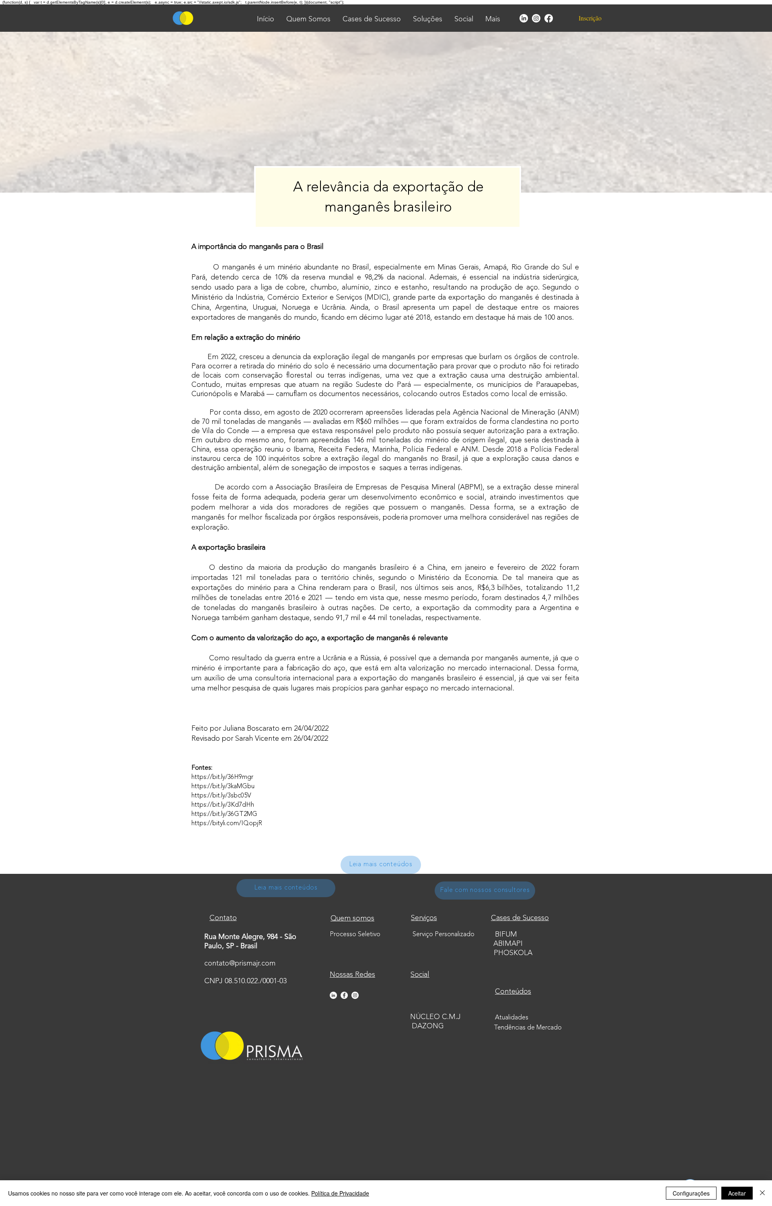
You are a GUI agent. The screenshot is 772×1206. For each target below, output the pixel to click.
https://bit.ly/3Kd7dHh (222, 805)
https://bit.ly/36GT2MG (224, 814)
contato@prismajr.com (239, 963)
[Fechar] (762, 1193)
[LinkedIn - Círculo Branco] (333, 995)
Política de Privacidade (340, 1193)
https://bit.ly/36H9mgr (222, 777)
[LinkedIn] (523, 18)
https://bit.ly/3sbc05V (221, 796)
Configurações (691, 1193)
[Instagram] (536, 18)
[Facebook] (548, 18)
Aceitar (737, 1193)
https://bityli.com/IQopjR (226, 823)
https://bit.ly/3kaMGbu (223, 786)
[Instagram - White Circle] (355, 995)
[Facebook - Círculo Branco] (344, 995)
